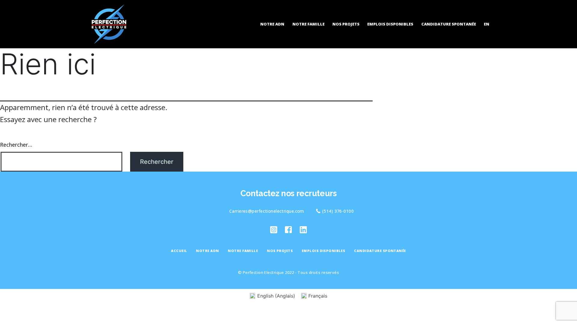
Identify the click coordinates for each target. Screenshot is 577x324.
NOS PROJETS (345, 24)
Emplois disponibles (390, 24)
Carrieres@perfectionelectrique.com (266, 211)
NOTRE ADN (272, 24)
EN (486, 24)
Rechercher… (16, 144)
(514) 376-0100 (338, 211)
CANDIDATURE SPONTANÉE (448, 24)
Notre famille (308, 24)
